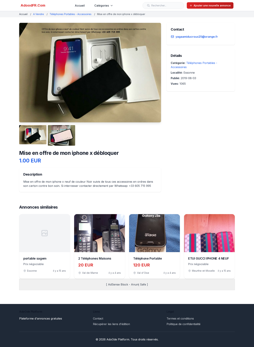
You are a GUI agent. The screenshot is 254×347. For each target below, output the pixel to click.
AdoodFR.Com (33, 5)
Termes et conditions (180, 318)
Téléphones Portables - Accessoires (70, 14)
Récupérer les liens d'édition (111, 324)
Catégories (101, 5)
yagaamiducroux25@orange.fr (197, 36)
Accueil (80, 5)
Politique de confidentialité (183, 324)
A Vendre (38, 14)
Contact (98, 318)
